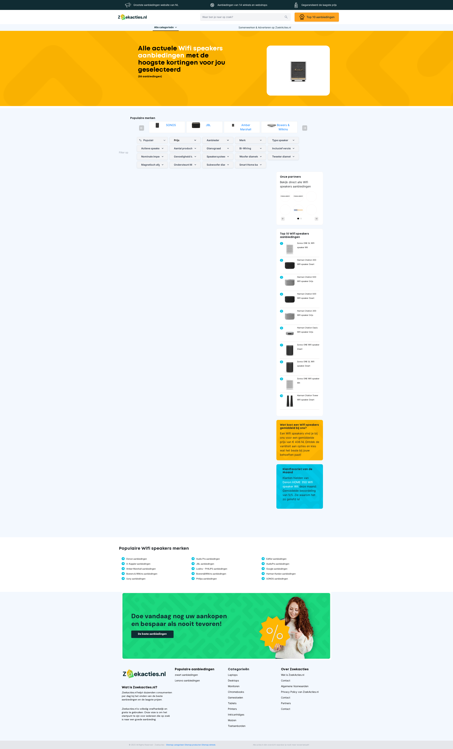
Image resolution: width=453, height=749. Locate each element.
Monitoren (233, 686)
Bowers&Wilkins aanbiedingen (211, 573)
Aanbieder (213, 140)
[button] (142, 128)
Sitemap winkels (208, 745)
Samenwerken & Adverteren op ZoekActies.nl (265, 27)
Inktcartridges (236, 714)
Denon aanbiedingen (136, 558)
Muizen (232, 720)
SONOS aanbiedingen (277, 578)
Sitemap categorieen (175, 745)
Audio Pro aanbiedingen (208, 558)
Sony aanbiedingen (135, 578)
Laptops (232, 674)
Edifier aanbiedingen (276, 558)
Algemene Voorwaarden (294, 686)
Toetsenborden (236, 725)
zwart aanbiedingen (186, 674)
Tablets (232, 703)
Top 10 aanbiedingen (320, 17)
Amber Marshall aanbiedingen (141, 568)
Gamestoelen (235, 697)
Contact (285, 680)
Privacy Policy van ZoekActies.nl (300, 691)
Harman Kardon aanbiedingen (281, 573)
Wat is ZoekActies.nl (292, 674)
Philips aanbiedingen (206, 578)
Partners (286, 703)
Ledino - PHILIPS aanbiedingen (211, 568)
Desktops (233, 680)
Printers (232, 708)
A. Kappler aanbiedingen (138, 563)
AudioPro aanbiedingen (277, 563)
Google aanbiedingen (276, 568)
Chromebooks (236, 691)
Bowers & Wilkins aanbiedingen (141, 573)
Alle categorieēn (164, 27)
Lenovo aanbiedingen (187, 680)
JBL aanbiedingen (205, 563)
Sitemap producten (193, 745)
